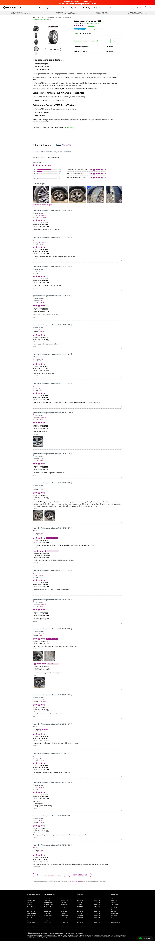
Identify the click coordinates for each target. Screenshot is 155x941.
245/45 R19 (97, 913)
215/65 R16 (97, 911)
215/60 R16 (97, 922)
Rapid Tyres (63, 907)
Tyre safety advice (115, 922)
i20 (40, 789)
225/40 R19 (97, 907)
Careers (90, 926)
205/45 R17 (80, 909)
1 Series (42, 822)
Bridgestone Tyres (48, 904)
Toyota (41, 575)
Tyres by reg (114, 907)
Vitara (41, 361)
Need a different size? (93, 23)
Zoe (41, 635)
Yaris (41, 852)
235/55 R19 (80, 920)
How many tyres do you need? (86, 41)
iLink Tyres (46, 920)
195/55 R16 (80, 915)
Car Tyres (29, 898)
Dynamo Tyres (47, 911)
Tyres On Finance (31, 920)
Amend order (114, 900)
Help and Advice (115, 894)
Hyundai (41, 787)
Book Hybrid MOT (31, 911)
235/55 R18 (97, 900)
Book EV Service (31, 915)
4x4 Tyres (29, 902)
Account (145, 8)
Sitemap (78, 926)
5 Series (42, 302)
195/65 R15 (97, 902)
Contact (141, 8)
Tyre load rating (114, 909)
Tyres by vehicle (115, 904)
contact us (72, 881)
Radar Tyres (64, 904)
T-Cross (42, 419)
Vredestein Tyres (65, 918)
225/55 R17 (97, 898)
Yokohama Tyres (65, 920)
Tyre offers (113, 902)
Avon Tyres (47, 900)
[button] (132, 7)
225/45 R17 (80, 902)
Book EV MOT (30, 909)
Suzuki (41, 359)
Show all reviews (80, 875)
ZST (41, 273)
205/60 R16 (97, 915)
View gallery (54, 49)
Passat (41, 244)
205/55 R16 (80, 900)
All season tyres (114, 913)
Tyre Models (75, 8)
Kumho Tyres (47, 922)
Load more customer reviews (49, 875)
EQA (41, 731)
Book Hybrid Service (32, 918)
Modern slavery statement (69, 926)
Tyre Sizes (80, 894)
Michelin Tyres (64, 898)
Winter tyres (114, 915)
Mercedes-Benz (43, 729)
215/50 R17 (97, 918)
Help (137, 8)
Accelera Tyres (47, 898)
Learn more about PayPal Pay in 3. (44, 937)
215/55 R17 (80, 904)
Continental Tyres (48, 907)
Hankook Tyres (47, 918)
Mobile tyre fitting (115, 918)
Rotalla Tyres (64, 909)
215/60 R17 (97, 909)
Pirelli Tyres (63, 902)
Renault (41, 634)
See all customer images (43, 205)
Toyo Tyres (63, 913)
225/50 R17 (80, 913)
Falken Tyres (47, 913)
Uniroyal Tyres (64, 915)
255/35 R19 (80, 907)
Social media (114, 920)
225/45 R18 (80, 911)
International (84, 926)
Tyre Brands (50, 8)
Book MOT (29, 907)
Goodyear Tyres (48, 915)
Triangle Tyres (64, 922)
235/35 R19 (80, 918)
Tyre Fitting (86, 8)
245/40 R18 (80, 922)
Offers (110, 8)
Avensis (42, 577)
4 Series (42, 760)
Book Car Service (31, 913)
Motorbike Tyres (31, 900)
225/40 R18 (80, 898)
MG (40, 271)
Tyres (40, 8)
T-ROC (41, 489)
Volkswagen (42, 215)
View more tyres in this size (43, 20)
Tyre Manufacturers (49, 894)
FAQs (112, 898)
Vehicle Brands (62, 8)
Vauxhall (41, 700)
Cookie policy (51, 926)
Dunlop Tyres (47, 909)
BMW (40, 301)
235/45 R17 (97, 920)
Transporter (43, 217)
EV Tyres (29, 904)
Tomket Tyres (64, 911)
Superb (42, 332)
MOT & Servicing (99, 8)
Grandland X (43, 701)
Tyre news (113, 911)
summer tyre (70, 128)
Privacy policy (59, 926)
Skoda (41, 330)
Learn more (79, 881)
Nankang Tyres (64, 900)
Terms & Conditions (43, 926)
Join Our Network (31, 922)
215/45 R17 (97, 904)
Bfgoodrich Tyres (48, 902)
